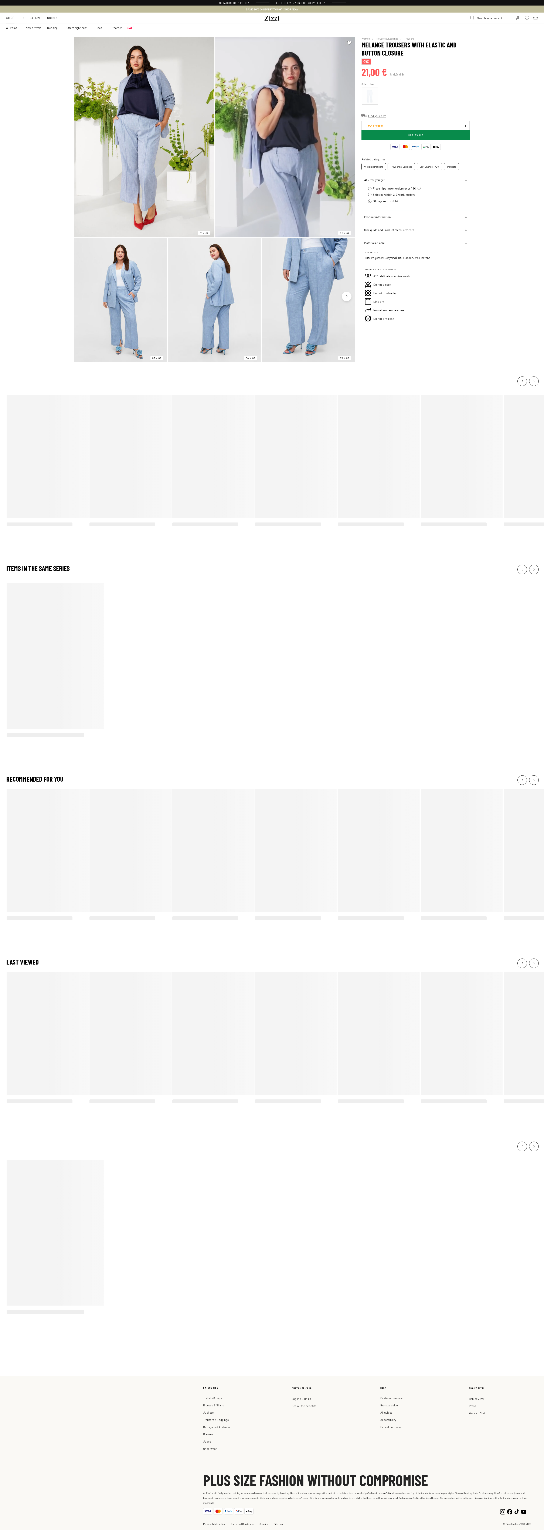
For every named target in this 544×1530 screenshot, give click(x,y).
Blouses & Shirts (213, 1405)
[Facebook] (509, 1511)
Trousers (409, 38)
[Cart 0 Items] (535, 18)
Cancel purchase (390, 1427)
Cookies (263, 1524)
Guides (52, 18)
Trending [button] (52, 28)
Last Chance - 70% (429, 166)
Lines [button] (98, 28)
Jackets (208, 1412)
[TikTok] (516, 1511)
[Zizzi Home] (272, 17)
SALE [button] (131, 28)
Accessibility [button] (388, 1420)
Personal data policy (214, 1524)
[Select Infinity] (369, 96)
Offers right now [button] (77, 28)
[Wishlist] (349, 42)
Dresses (208, 1434)
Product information (377, 217)
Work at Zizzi (477, 1413)
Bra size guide (389, 1405)
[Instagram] (502, 1511)
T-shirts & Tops (212, 1398)
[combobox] (489, 18)
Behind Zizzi (476, 1398)
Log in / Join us (301, 1398)
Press (472, 1406)
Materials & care (374, 243)
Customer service (391, 1398)
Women (365, 38)
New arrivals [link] (33, 28)
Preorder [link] (116, 28)
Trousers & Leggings (387, 38)
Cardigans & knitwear (216, 1427)
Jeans (207, 1441)
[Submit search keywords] (472, 18)
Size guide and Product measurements (389, 230)
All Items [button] (11, 28)
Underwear (210, 1448)
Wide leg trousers (373, 166)
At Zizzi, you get (374, 180)
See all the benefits (304, 1406)
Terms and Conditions (242, 1524)
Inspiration (30, 18)
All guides (386, 1412)
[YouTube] (523, 1511)
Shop (10, 18)
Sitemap (278, 1524)
